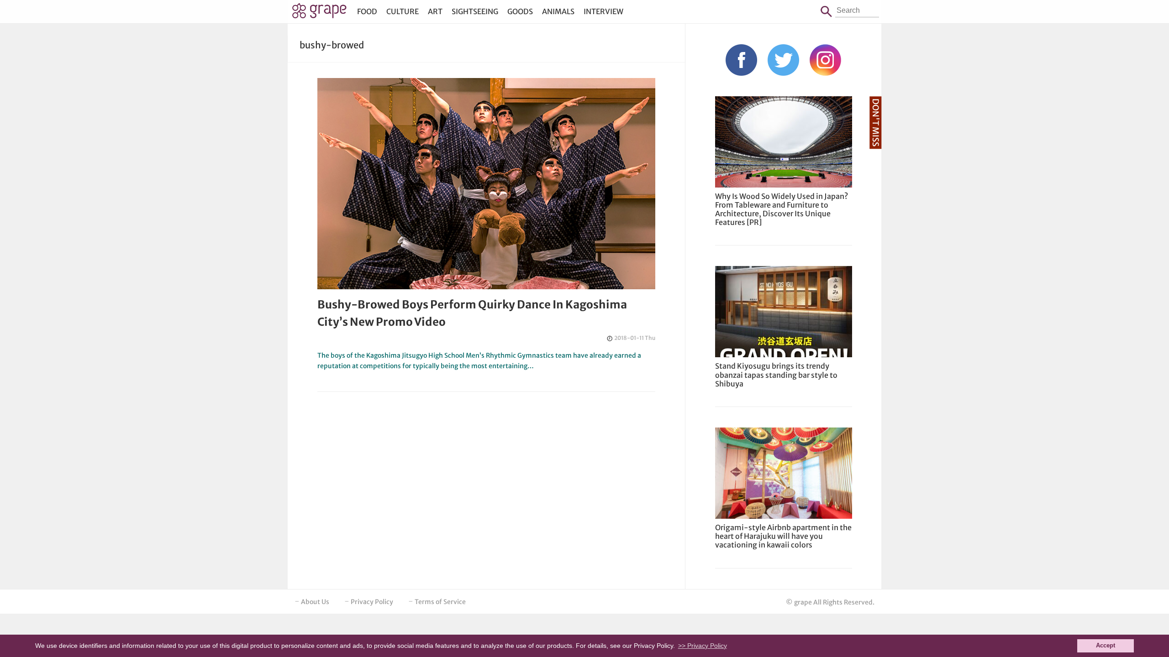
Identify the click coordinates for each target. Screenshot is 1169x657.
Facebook (741, 60)
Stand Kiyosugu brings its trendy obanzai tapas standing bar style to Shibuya (776, 374)
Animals (558, 11)
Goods (520, 11)
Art (435, 11)
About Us (315, 602)
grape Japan (319, 13)
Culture (402, 11)
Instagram (825, 60)
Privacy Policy (372, 602)
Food (367, 11)
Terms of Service (440, 602)
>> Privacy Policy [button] (702, 645)
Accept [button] (1105, 645)
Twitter (783, 60)
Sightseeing (475, 11)
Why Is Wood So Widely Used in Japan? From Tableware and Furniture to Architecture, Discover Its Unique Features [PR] (781, 209)
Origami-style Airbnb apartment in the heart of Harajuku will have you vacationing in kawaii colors (783, 536)
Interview (603, 11)
